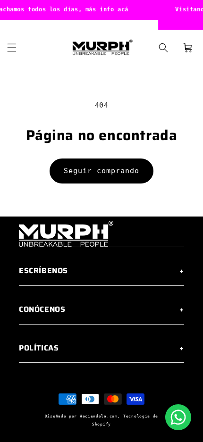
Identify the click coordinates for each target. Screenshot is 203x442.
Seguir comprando (101, 171)
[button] (11, 47)
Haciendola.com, (100, 416)
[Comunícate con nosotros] (178, 417)
